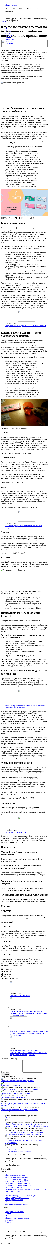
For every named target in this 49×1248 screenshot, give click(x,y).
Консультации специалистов (16, 1177)
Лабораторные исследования (16, 1204)
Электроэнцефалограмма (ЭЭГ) (17, 1198)
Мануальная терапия (13, 1202)
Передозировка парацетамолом (13, 1097)
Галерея (8, 41)
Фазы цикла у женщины (10, 1085)
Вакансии (9, 1220)
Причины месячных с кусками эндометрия (17, 1081)
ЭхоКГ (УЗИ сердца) (13, 1187)
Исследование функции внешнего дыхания (22, 1196)
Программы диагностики (15, 1175)
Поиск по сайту (11, 5)
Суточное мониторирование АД (18, 1185)
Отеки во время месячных (15, 832)
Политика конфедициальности (17, 1218)
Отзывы (8, 1216)
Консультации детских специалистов (19, 1179)
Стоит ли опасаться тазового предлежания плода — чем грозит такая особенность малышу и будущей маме (29, 1033)
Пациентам (9, 39)
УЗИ (7, 1193)
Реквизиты (9, 1222)
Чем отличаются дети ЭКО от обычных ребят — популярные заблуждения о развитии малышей (24, 1133)
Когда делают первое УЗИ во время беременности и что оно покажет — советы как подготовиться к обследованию (28, 1053)
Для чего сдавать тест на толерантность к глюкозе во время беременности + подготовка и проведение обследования (28, 1013)
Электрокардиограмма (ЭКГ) (16, 1181)
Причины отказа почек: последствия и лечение (19, 1110)
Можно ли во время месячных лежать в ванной (19, 1089)
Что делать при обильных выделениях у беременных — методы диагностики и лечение (26, 1150)
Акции (8, 1214)
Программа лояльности (14, 1212)
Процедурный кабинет (14, 1200)
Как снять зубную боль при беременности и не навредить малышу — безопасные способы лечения (25, 527)
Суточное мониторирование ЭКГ (18, 1183)
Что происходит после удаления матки (16, 1093)
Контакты (9, 43)
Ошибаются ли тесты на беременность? (20, 1118)
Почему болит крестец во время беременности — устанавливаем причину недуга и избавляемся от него (26, 1125)
